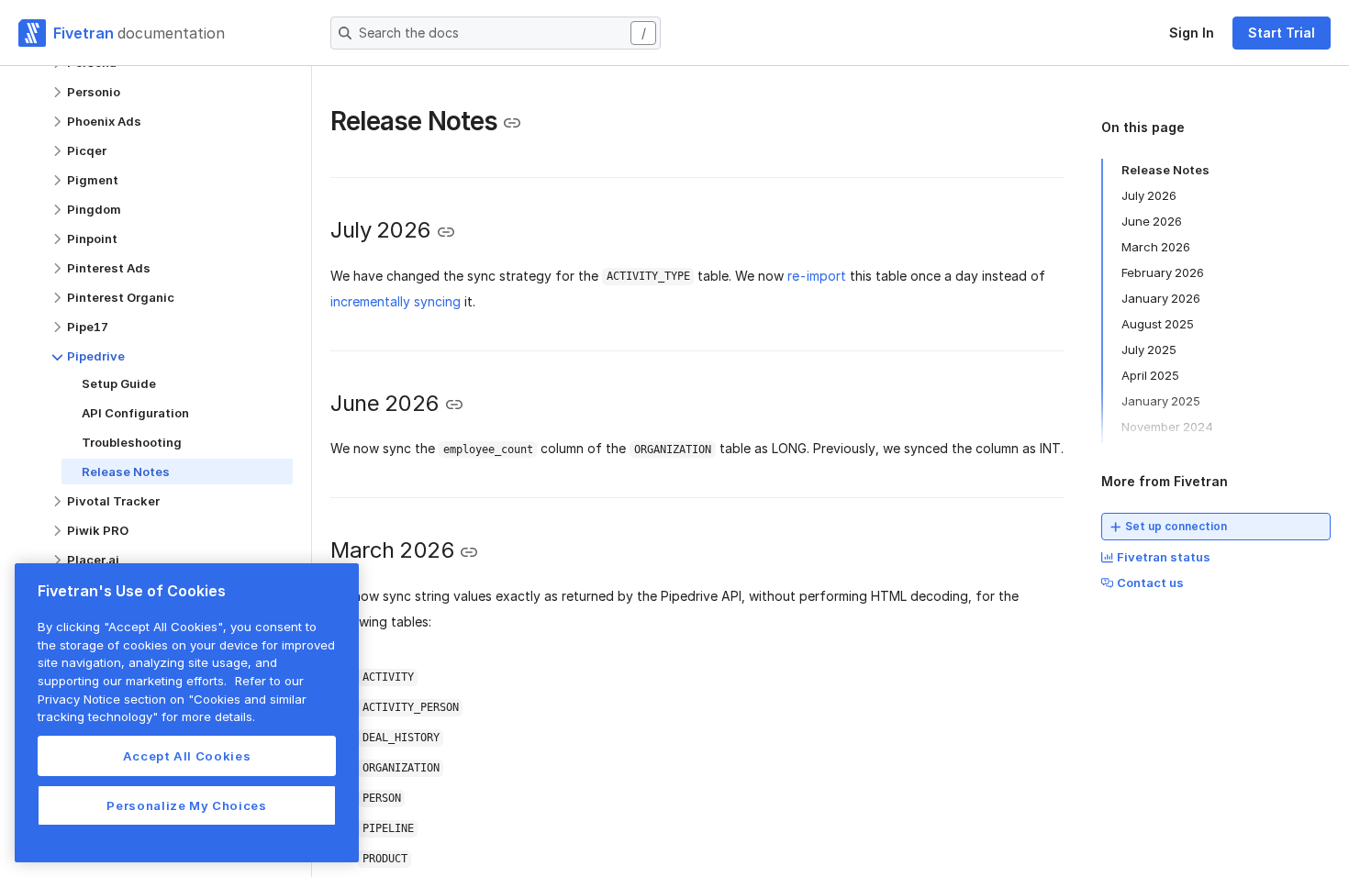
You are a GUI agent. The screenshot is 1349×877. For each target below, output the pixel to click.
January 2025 (1160, 401)
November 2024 (1167, 426)
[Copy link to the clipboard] (512, 123)
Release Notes (1165, 169)
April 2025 (1150, 375)
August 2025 (1157, 323)
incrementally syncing (395, 301)
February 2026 (1162, 272)
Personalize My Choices (186, 805)
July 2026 (1148, 195)
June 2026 (1151, 221)
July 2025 (1148, 349)
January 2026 (1160, 298)
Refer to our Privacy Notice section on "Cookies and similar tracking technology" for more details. (172, 698)
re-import (816, 275)
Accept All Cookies (187, 756)
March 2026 (1155, 246)
